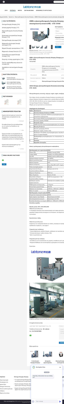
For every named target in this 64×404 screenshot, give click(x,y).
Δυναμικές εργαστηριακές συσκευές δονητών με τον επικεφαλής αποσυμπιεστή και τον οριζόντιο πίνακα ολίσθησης (47, 361)
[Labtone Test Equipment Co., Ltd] (32, 7)
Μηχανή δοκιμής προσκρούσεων (11, 48)
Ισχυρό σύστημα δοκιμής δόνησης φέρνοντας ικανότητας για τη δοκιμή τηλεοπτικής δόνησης (24, 389)
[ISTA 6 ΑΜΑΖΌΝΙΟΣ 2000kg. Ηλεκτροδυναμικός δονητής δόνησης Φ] (3, 83)
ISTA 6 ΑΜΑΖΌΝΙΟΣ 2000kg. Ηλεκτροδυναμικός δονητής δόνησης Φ (14, 84)
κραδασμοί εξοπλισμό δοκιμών (42, 319)
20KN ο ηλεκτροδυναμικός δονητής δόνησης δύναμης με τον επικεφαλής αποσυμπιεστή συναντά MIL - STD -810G (41, 52)
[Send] (60, 401)
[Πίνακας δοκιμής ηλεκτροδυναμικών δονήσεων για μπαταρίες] (3, 78)
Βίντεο (20, 10)
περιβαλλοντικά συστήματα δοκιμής (12, 67)
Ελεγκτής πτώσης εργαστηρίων (11, 59)
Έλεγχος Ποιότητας (5, 386)
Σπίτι (6, 10)
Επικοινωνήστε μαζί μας (6, 388)
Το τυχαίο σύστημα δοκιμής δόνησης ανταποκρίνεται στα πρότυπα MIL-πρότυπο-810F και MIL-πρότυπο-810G (24, 380)
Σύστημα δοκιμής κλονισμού (10, 40)
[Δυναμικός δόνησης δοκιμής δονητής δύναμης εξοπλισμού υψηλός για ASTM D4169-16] (3, 87)
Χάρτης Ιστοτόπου (5, 393)
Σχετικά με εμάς (29, 10)
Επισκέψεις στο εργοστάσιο (44, 10)
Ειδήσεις (2, 391)
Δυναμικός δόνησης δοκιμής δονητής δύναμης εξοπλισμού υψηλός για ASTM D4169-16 (14, 88)
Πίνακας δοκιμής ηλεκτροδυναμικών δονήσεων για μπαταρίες (15, 79)
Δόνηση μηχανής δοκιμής (9, 27)
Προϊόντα (13, 10)
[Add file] (33, 401)
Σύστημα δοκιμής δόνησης (9, 24)
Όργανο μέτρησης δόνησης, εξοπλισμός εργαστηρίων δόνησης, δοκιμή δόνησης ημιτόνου (25, 385)
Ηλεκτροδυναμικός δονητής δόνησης (24, 17)
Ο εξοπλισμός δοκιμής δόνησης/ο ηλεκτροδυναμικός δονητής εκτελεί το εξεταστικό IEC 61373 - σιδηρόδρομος (35, 361)
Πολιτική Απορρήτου (9, 401)
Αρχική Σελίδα (3, 17)
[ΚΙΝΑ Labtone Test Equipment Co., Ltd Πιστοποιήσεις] (6, 102)
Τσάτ (57, 47)
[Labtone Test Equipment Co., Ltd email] (4, 160)
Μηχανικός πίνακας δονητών (10, 51)
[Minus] (60, 367)
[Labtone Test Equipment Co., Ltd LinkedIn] (3, 2)
